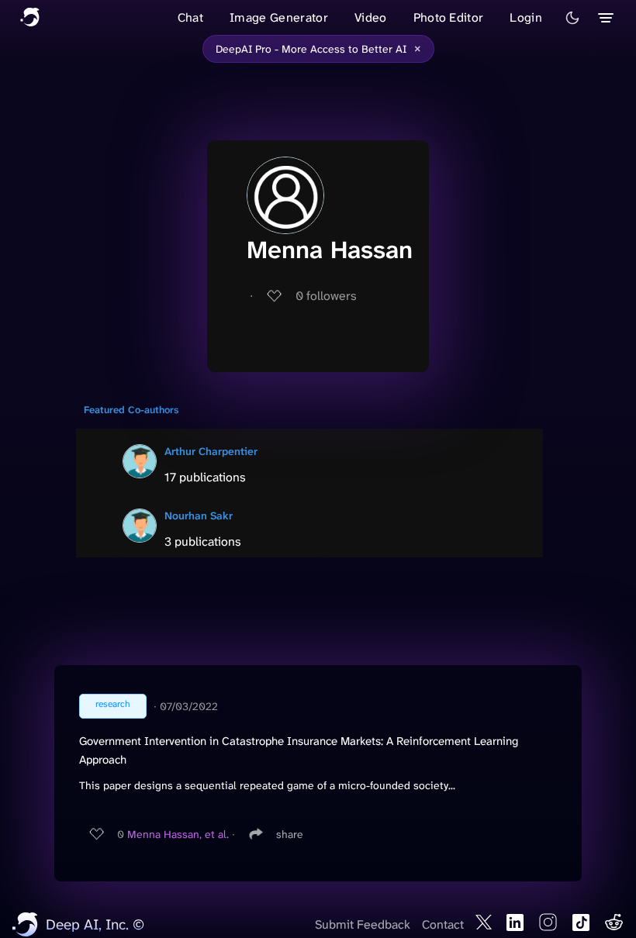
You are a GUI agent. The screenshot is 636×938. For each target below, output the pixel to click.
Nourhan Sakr (198, 515)
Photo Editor (448, 17)
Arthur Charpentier (211, 451)
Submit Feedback (362, 924)
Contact (443, 924)
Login (526, 17)
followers (326, 296)
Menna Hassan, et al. (178, 834)
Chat (190, 17)
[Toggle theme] (572, 17)
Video (370, 17)
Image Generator (279, 17)
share (289, 834)
